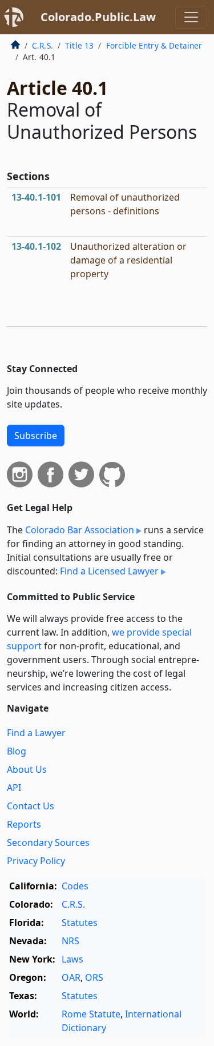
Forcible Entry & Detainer (154, 45)
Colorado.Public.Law (98, 17)
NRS (70, 941)
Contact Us (30, 806)
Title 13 (79, 45)
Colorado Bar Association (79, 530)
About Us (27, 769)
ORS (94, 977)
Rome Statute (91, 1014)
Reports (24, 824)
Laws (72, 959)
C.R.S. (42, 45)
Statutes (80, 922)
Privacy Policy (36, 861)
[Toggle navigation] (191, 17)
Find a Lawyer (36, 732)
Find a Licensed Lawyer (109, 571)
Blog (16, 751)
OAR (71, 977)
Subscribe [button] (35, 435)
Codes (75, 886)
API (14, 787)
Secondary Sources (48, 842)
